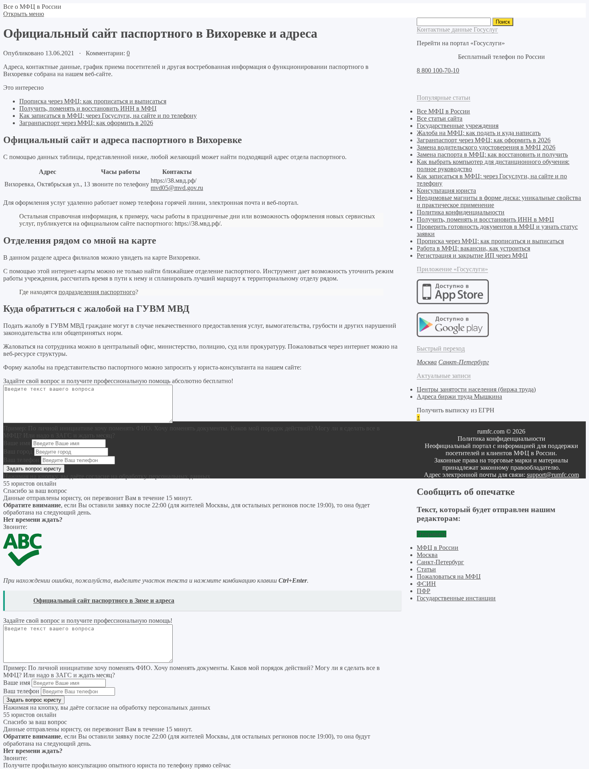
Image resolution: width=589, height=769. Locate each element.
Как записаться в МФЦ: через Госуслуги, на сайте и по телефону (108, 115)
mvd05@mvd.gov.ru (177, 187)
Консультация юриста (446, 190)
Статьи (426, 569)
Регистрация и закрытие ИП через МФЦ (472, 255)
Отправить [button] (431, 534)
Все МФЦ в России (443, 111)
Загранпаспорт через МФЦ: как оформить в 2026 (86, 122)
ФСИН (426, 583)
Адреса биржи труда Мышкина (459, 396)
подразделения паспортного (96, 292)
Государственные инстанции (456, 598)
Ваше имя (16, 443)
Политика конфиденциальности (460, 212)
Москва (427, 554)
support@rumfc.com (553, 474)
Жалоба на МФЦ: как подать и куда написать (479, 132)
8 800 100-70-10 (438, 70)
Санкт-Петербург (440, 562)
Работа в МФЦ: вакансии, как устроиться (473, 248)
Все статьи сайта (439, 118)
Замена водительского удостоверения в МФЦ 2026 (486, 147)
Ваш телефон (21, 459)
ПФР (423, 590)
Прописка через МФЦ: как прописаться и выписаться (92, 101)
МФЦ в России (437, 547)
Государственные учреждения (457, 125)
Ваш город (17, 451)
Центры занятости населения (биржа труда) (476, 389)
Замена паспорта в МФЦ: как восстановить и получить (492, 154)
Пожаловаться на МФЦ (449, 576)
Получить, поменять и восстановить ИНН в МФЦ (88, 108)
